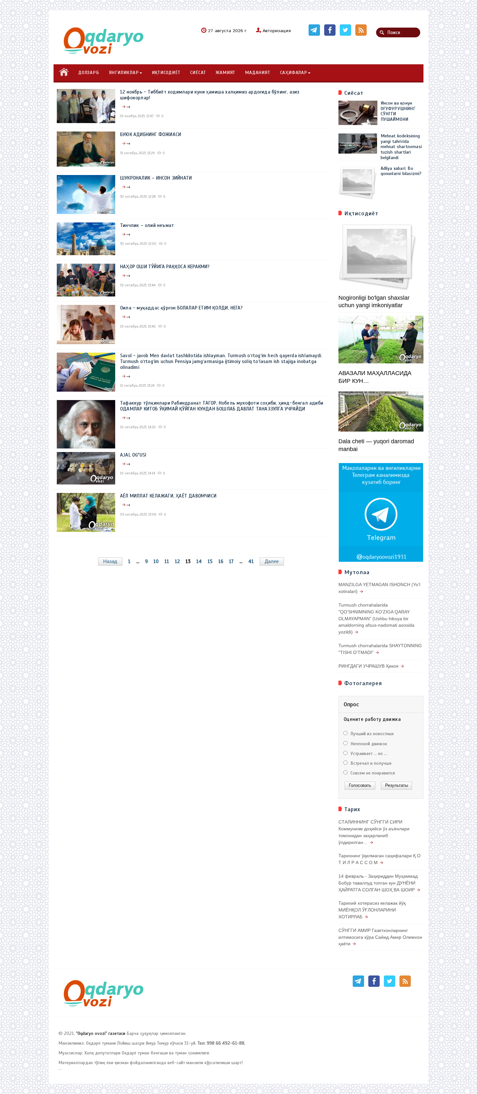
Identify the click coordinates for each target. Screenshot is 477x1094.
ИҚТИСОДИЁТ (166, 72)
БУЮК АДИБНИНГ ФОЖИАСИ (150, 134)
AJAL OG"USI (133, 455)
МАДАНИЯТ (257, 72)
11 (167, 561)
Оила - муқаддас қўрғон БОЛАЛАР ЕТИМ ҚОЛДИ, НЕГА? (181, 308)
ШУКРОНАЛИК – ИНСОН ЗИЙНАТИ (156, 178)
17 (231, 561)
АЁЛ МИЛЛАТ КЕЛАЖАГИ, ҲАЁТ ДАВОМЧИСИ (168, 496)
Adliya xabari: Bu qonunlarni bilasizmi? (401, 171)
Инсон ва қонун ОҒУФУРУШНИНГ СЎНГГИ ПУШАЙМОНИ (398, 111)
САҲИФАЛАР (293, 72)
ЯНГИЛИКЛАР (124, 72)
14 (199, 561)
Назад (110, 561)
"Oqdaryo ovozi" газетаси (100, 1033)
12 (177, 561)
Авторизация (277, 31)
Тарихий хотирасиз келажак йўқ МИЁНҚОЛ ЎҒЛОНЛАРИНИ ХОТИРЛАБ (372, 909)
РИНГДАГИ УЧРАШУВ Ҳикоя (368, 666)
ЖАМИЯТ (225, 72)
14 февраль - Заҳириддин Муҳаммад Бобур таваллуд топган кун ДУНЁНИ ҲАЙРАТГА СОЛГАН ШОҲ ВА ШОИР (378, 883)
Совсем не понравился (372, 773)
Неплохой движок (368, 744)
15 (210, 561)
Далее (272, 561)
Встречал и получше (370, 763)
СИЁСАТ (198, 72)
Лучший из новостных (371, 733)
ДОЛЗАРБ (88, 72)
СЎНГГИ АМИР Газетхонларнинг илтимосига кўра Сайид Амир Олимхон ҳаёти (380, 937)
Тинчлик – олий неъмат (147, 225)
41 (251, 561)
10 (156, 561)
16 (220, 561)
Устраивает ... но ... (368, 753)
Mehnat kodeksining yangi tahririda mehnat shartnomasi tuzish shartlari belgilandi (401, 146)
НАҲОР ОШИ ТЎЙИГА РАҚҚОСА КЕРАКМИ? (165, 267)
